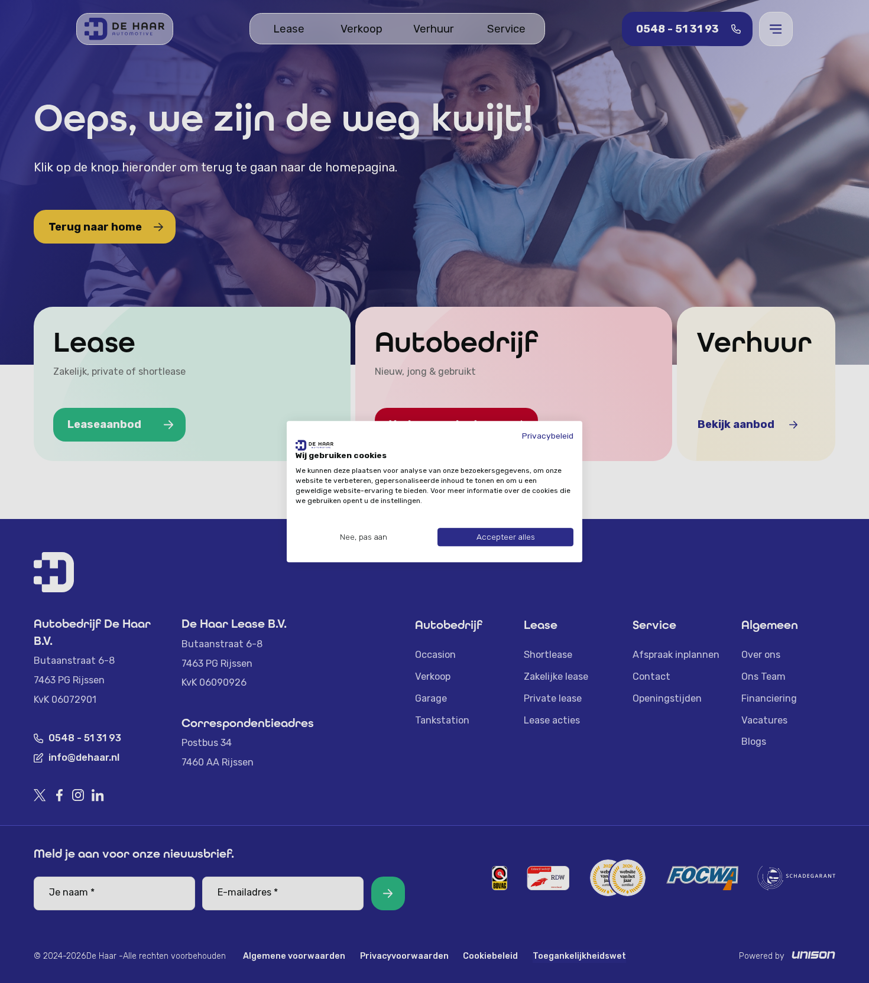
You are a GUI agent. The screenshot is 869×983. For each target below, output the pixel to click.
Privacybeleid (547, 435)
